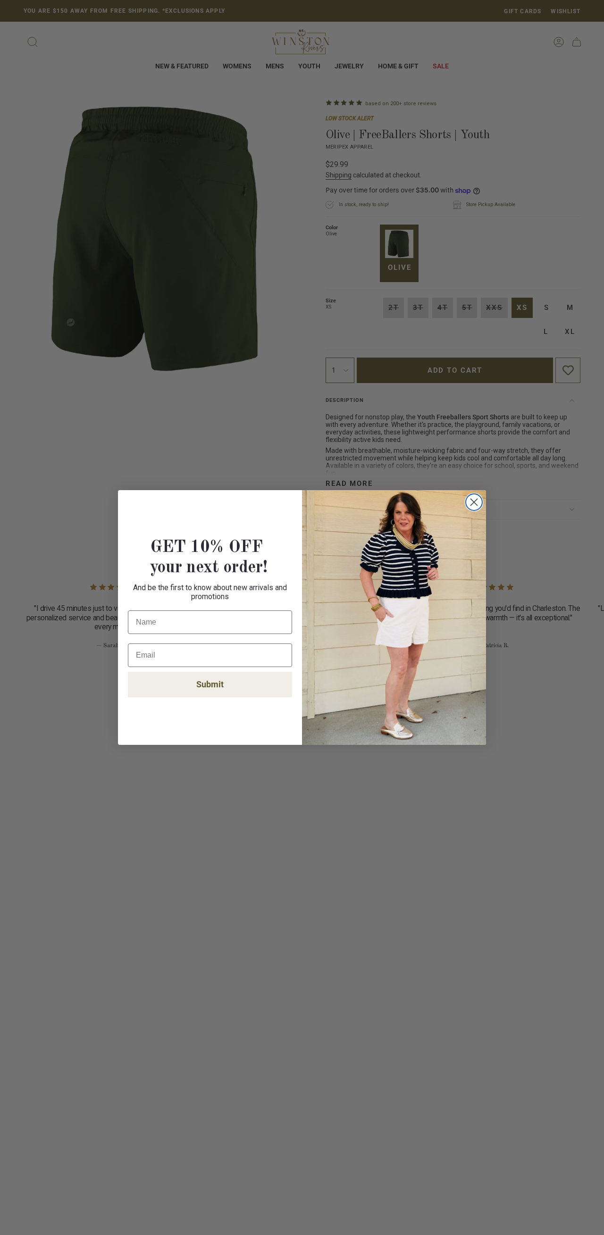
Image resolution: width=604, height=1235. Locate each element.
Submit (210, 684)
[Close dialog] (474, 502)
